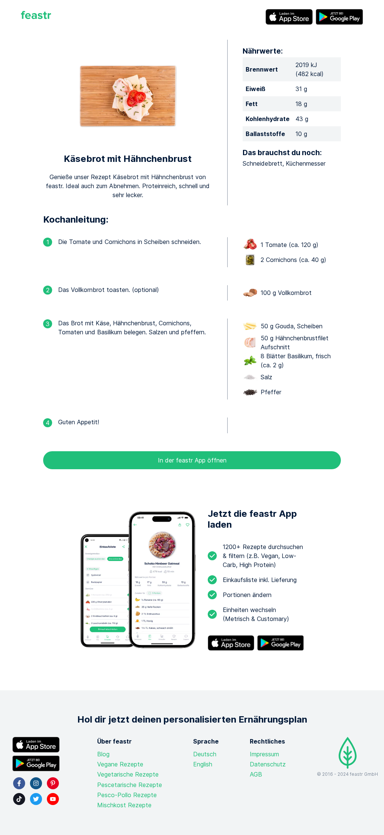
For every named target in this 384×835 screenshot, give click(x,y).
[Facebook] (19, 783)
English (202, 764)
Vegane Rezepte (120, 764)
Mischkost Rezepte (124, 805)
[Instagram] (36, 783)
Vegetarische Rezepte (128, 774)
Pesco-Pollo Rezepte (127, 795)
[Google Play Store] (339, 17)
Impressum (264, 754)
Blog (103, 754)
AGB (256, 774)
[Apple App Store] (289, 17)
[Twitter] (36, 799)
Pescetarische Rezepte (129, 785)
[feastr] (36, 17)
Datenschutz (268, 764)
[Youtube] (53, 799)
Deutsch (204, 754)
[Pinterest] (53, 783)
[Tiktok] (19, 799)
